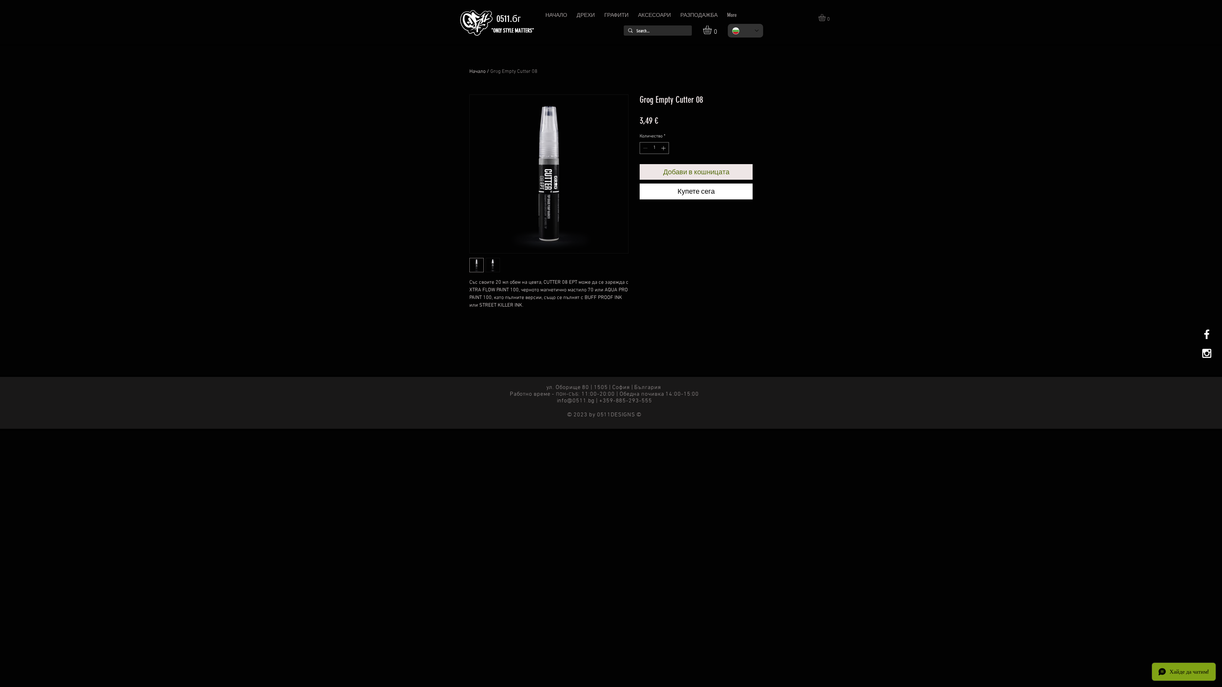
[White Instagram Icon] (1206, 353)
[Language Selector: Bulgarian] (745, 31)
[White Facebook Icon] (1206, 334)
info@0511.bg (576, 401)
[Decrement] (645, 148)
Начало (477, 71)
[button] (712, 29)
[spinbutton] (654, 148)
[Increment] (664, 148)
